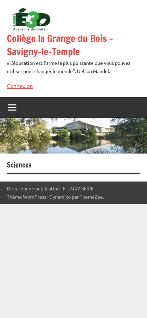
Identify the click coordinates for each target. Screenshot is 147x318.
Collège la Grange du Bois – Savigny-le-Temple (60, 45)
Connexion (20, 85)
